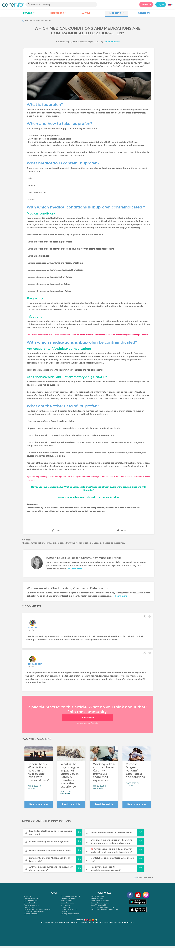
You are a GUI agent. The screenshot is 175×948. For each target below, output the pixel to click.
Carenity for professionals (70, 914)
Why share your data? (32, 898)
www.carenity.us (53, 922)
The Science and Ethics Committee (37, 909)
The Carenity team (31, 901)
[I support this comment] (145, 616)
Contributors (29, 907)
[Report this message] (150, 616)
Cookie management (69, 909)
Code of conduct (67, 903)
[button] (29, 14)
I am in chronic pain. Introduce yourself (49, 841)
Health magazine (97, 896)
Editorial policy (66, 901)
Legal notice (65, 905)
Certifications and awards (70, 896)
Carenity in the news (68, 898)
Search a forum (97, 898)
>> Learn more (75, 568)
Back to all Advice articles (37, 20)
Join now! (146, 4)
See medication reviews (100, 903)
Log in (160, 4)
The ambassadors (30, 903)
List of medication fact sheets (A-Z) (104, 909)
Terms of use (66, 907)
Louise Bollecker (112, 41)
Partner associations (31, 905)
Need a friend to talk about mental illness (50, 850)
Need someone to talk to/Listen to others (111, 832)
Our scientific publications (34, 912)
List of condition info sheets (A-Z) (103, 907)
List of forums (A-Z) (98, 905)
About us (27, 896)
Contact (64, 912)
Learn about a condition (100, 901)
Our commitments (31, 914)
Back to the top (145, 877)
